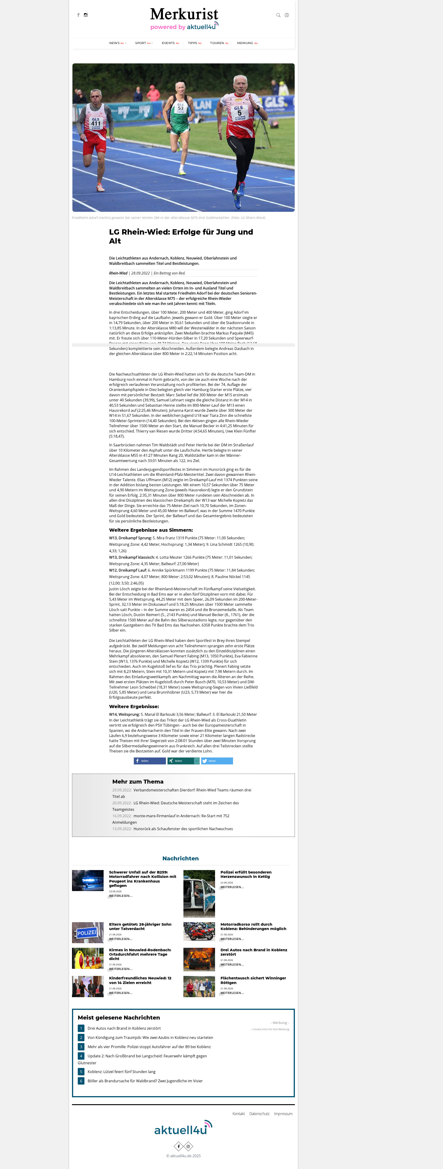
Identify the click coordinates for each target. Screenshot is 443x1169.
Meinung (247, 43)
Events (170, 43)
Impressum (283, 1113)
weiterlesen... (121, 896)
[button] (150, 760)
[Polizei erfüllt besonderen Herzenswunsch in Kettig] (199, 893)
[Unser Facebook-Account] (178, 1146)
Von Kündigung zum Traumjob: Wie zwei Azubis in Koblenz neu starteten (150, 1037)
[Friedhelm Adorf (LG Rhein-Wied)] (183, 137)
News (116, 43)
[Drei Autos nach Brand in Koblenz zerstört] (199, 959)
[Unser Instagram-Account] (188, 1146)
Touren (219, 43)
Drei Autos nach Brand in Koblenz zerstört (124, 1028)
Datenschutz (259, 1113)
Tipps (195, 43)
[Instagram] (85, 14)
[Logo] (184, 18)
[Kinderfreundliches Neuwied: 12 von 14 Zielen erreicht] (88, 986)
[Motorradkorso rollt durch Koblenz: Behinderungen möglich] (199, 930)
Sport (142, 43)
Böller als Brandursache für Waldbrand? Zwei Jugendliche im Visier (145, 1080)
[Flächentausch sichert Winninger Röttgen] (199, 986)
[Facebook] (78, 14)
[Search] (278, 14)
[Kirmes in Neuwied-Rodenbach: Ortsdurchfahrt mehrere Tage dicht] (88, 957)
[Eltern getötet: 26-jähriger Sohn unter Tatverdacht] (88, 932)
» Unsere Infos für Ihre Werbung (270, 1029)
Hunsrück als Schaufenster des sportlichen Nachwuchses (183, 828)
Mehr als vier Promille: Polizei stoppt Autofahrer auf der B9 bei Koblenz (149, 1046)
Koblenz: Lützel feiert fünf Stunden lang (122, 1071)
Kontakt (239, 1113)
